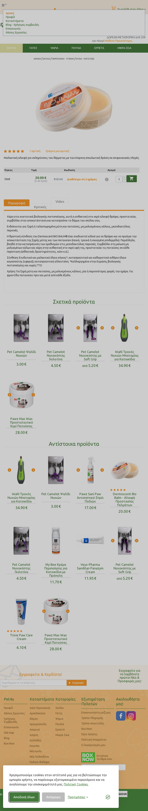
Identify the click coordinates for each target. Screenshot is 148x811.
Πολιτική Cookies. (76, 784)
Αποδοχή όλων (24, 797)
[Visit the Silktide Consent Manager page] (108, 797)
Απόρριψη (53, 797)
